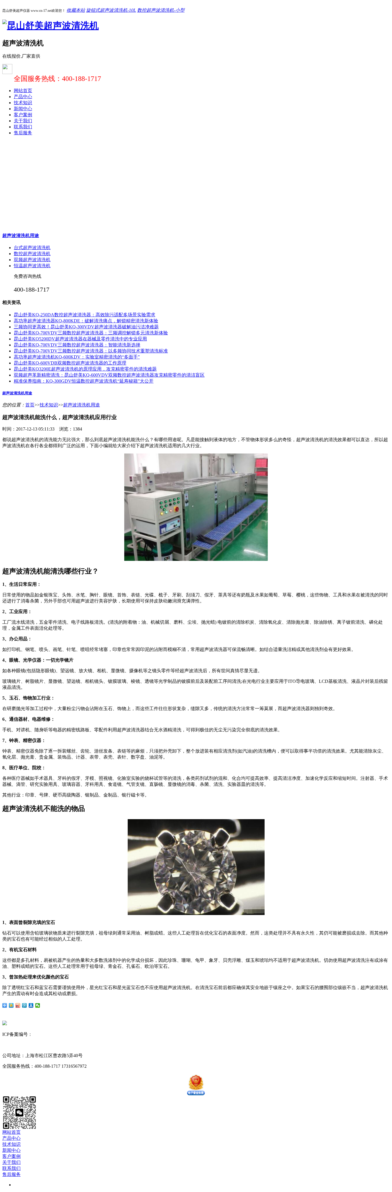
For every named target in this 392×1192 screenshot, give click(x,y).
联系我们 (23, 126)
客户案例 (23, 114)
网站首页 (23, 90)
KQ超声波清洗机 (65, 1044)
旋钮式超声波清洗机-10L (111, 10)
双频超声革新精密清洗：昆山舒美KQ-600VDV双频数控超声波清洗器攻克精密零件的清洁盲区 (109, 375)
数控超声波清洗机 (32, 253)
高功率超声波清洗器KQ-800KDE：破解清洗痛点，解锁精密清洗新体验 (86, 320)
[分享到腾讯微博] (24, 1005)
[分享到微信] (37, 1005)
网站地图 (86, 1034)
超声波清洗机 (34, 1044)
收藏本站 (76, 10)
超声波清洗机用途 (20, 235)
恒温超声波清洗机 (32, 265)
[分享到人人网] (31, 1005)
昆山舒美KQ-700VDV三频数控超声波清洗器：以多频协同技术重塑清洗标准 (91, 350)
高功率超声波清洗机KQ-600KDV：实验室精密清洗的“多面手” (77, 356)
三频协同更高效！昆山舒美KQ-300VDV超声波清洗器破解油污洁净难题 (86, 326)
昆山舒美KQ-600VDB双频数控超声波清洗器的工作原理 (70, 362)
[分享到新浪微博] (17, 1005)
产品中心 (23, 96)
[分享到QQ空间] (11, 1005)
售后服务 (23, 132)
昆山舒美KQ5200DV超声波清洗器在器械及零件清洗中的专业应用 (80, 338)
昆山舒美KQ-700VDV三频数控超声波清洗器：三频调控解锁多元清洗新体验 (91, 332)
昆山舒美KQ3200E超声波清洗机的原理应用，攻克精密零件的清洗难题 (85, 369)
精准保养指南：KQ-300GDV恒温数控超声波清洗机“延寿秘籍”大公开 (84, 381)
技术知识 (23, 102)
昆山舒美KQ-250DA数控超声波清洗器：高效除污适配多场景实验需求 (84, 314)
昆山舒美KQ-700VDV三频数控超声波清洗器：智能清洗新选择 (77, 344)
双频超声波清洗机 (32, 259)
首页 (29, 404)
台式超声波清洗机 (32, 247)
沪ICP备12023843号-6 (53, 1034)
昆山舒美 (11, 1044)
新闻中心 (23, 108)
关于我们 (23, 120)
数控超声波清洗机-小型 (161, 10)
